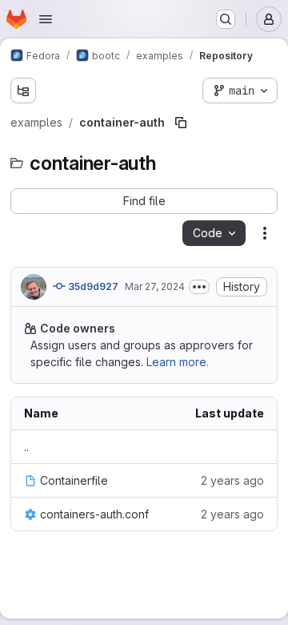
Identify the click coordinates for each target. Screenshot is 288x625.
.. (26, 447)
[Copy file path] (181, 122)
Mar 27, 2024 (155, 286)
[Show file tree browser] (23, 90)
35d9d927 (92, 286)
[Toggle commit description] (199, 287)
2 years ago (232, 480)
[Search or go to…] (225, 19)
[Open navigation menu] (45, 19)
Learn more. (177, 362)
